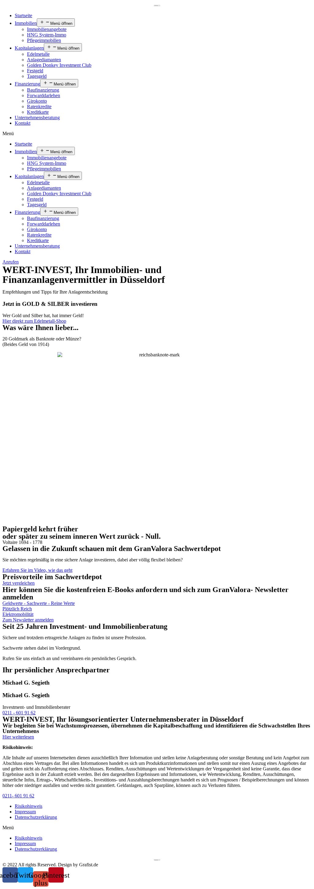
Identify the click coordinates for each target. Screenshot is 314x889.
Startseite (23, 15)
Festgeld (35, 70)
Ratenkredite (39, 106)
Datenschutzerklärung (36, 817)
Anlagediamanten (44, 59)
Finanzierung (27, 83)
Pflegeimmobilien (44, 40)
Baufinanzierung (43, 90)
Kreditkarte (38, 112)
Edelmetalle (38, 54)
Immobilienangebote (47, 29)
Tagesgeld (37, 76)
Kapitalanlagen (29, 48)
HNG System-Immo (46, 34)
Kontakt (22, 123)
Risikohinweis (28, 806)
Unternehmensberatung (37, 117)
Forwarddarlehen (43, 95)
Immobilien (26, 23)
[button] (157, 133)
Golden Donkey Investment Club (59, 65)
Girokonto (37, 101)
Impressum (25, 811)
